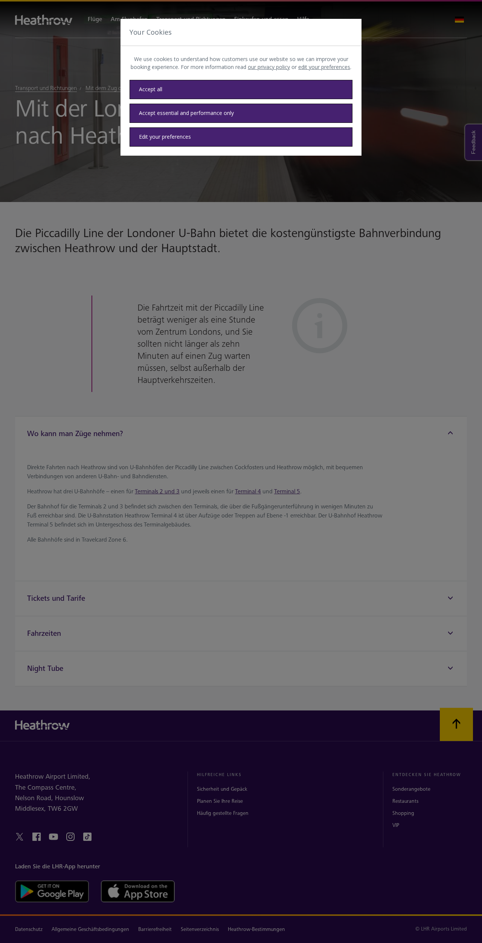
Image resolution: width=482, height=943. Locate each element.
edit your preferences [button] (324, 66)
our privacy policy (269, 66)
